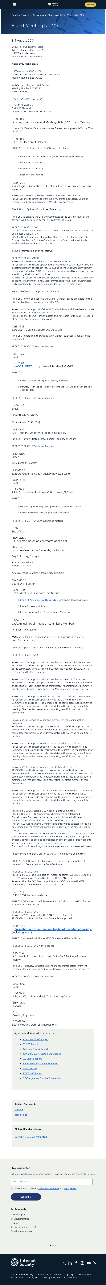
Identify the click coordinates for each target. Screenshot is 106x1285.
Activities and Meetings (45, 15)
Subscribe (26, 1197)
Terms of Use (60, 1275)
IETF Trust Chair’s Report (35, 1040)
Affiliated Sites (71, 1278)
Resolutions (20, 1115)
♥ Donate (90, 4)
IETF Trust (31, 366)
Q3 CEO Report (30, 1044)
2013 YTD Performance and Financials (38, 600)
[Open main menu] (14, 4)
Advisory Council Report (35, 1049)
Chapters (15, 1223)
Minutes (18, 1110)
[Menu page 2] (53, 1245)
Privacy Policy (70, 1189)
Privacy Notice (44, 1275)
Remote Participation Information (40, 1064)
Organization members (21, 1231)
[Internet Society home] (53, 5)
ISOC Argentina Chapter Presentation (42, 1078)
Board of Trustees (21, 15)
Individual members (20, 1219)
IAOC (17, 366)
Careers (44, 1278)
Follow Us (56, 1278)
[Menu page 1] (50, 1245)
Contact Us (32, 1278)
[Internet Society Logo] (23, 1262)
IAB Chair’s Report (32, 1059)
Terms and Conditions (48, 1189)
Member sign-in (18, 1215)
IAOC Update (29, 1069)
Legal (72, 1275)
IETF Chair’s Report (32, 1074)
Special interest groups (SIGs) (24, 1227)
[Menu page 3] (55, 1245)
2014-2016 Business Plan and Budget (41, 1054)
